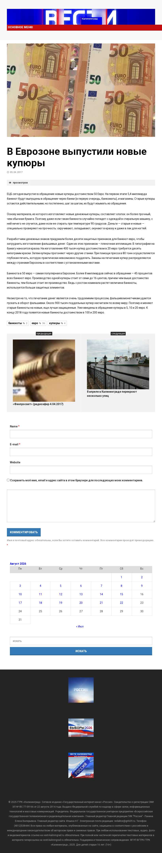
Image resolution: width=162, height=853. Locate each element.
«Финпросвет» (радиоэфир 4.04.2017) (38, 404)
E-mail (15, 444)
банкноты (17, 323)
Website (15, 462)
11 (40, 594)
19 (60, 602)
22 (121, 602)
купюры (57, 323)
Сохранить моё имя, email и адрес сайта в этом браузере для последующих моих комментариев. (76, 480)
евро (38, 323)
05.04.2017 (16, 172)
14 (101, 594)
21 (101, 602)
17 (20, 602)
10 (20, 594)
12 (60, 594)
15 (121, 594)
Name (15, 426)
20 (81, 602)
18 (40, 602)
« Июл (80, 626)
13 (81, 594)
